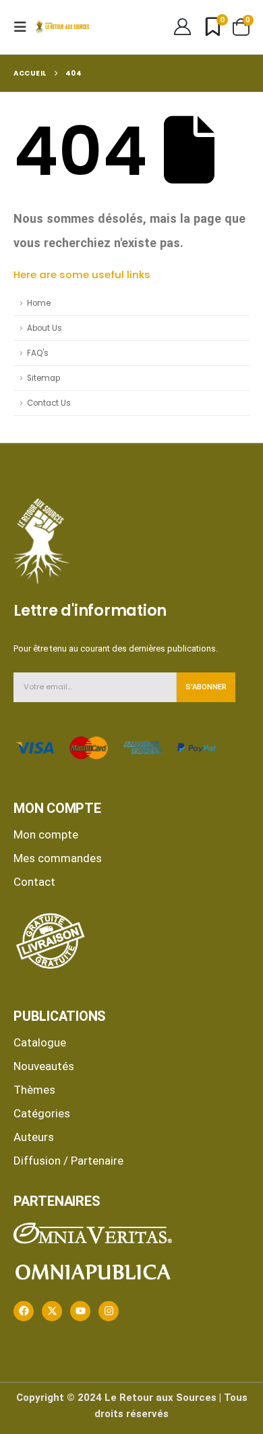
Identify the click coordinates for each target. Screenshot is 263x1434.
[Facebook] (23, 1311)
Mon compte (45, 834)
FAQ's (38, 353)
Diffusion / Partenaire (68, 1160)
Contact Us (49, 403)
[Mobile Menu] (24, 27)
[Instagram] (108, 1311)
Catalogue (39, 1042)
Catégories (41, 1113)
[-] (62, 27)
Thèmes (34, 1089)
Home (39, 303)
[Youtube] (80, 1311)
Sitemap (43, 378)
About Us (44, 328)
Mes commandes (57, 858)
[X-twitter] (52, 1311)
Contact (34, 881)
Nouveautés (43, 1066)
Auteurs (33, 1137)
